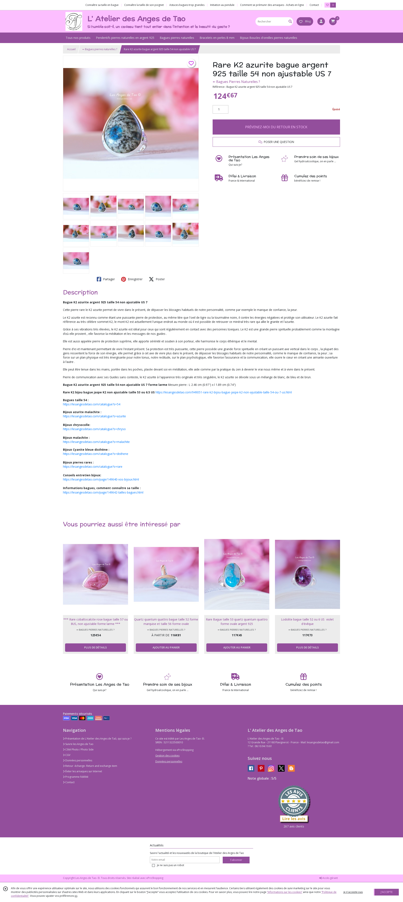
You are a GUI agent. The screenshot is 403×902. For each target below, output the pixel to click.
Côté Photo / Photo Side (79, 749)
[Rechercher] (290, 21)
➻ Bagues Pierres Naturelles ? (236, 81)
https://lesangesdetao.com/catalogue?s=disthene (95, 454)
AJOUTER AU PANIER (166, 647)
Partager (108, 279)
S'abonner (236, 860)
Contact (314, 5)
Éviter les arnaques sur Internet (83, 771)
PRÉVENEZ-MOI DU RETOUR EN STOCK (276, 127)
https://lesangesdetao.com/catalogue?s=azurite (94, 416)
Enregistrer (135, 279)
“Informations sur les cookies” (284, 892)
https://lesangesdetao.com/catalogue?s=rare (92, 467)
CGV (67, 755)
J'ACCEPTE (387, 892)
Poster (160, 279)
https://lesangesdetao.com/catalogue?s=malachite (96, 442)
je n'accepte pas (353, 892)
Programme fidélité (76, 777)
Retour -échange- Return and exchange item (91, 766)
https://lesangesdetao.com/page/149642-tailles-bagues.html (103, 492)
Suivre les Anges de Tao (79, 744)
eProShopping (154, 878)
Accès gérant (330, 878)
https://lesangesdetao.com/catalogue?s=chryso (94, 429)
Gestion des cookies (167, 755)
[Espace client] (321, 21)
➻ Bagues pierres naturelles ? (99, 49)
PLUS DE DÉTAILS (95, 647)
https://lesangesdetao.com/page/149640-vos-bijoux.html (101, 479)
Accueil (71, 49)
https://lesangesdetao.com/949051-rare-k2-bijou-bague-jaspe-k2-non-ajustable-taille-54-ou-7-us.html (224, 392)
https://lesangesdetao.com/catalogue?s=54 (91, 404)
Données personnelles (78, 760)
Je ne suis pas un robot (170, 865)
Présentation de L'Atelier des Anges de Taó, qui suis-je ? (98, 738)
